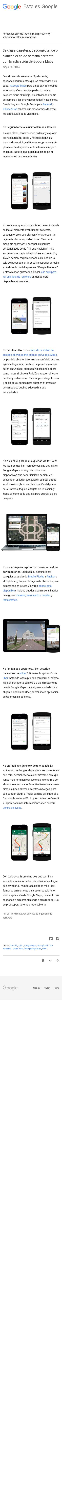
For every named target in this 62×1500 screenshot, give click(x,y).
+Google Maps (18, 85)
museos (20, 595)
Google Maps (30, 945)
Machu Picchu (36, 576)
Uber (5, 678)
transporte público (32, 949)
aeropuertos (34, 595)
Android (47, 104)
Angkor (51, 576)
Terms (56, 988)
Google (37, 988)
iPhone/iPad (10, 109)
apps (20, 945)
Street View (18, 949)
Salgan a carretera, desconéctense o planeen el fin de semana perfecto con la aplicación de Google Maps (30, 55)
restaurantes (10, 600)
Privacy (47, 988)
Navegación (43, 945)
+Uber (23, 673)
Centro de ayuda (12, 807)
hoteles (46, 595)
